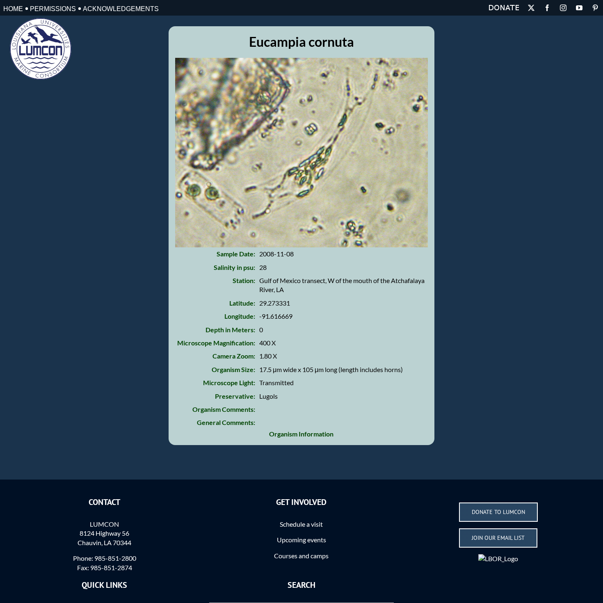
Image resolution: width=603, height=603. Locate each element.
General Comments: (226, 422)
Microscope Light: (229, 382)
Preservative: (235, 396)
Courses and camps (301, 556)
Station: (244, 280)
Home (13, 8)
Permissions (53, 8)
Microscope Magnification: (216, 343)
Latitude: (242, 303)
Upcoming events (301, 540)
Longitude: (239, 316)
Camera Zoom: (233, 356)
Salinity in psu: (234, 267)
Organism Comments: (223, 409)
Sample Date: (236, 254)
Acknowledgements (121, 8)
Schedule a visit (301, 524)
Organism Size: (233, 369)
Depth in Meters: (230, 329)
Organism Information (301, 434)
